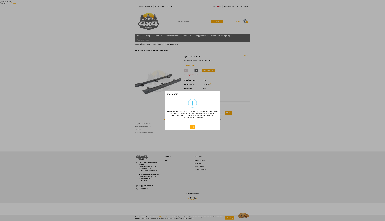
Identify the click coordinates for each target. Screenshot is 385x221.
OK (192, 127)
